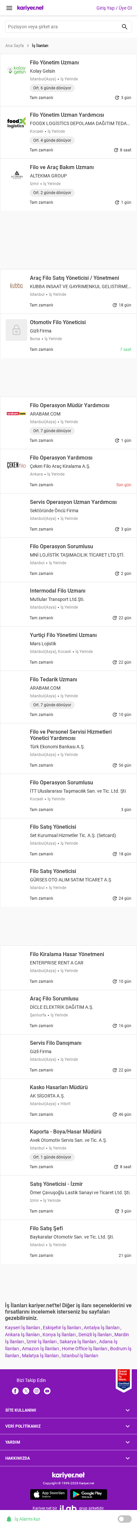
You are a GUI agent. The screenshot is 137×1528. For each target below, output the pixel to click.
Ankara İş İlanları (23, 1334)
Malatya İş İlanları (41, 1355)
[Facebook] (15, 1390)
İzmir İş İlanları (42, 1341)
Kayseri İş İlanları (23, 1327)
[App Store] (48, 1494)
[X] (26, 1390)
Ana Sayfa (14, 45)
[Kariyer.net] (68, 1475)
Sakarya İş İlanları (78, 1341)
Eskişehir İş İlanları (62, 1327)
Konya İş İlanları (59, 1334)
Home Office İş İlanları (85, 1348)
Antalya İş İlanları (102, 1327)
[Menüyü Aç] (9, 8)
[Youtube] (47, 1390)
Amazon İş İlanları (41, 1348)
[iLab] (68, 1508)
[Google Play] (88, 1494)
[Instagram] (36, 1390)
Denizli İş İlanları (95, 1334)
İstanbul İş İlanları (80, 1355)
